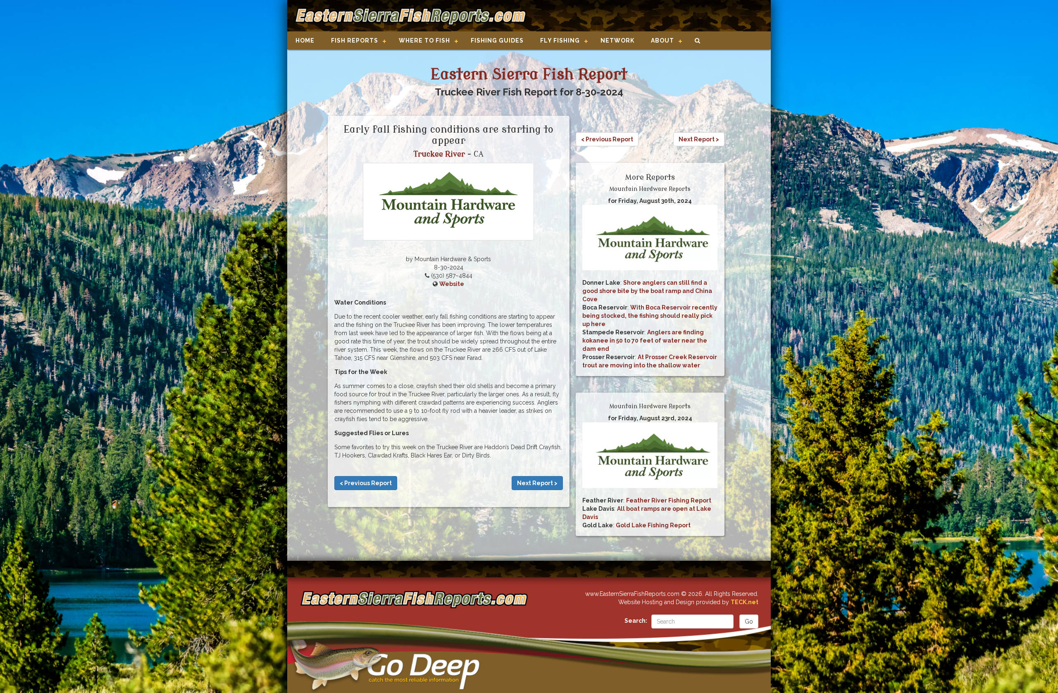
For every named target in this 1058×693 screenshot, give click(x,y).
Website (451, 284)
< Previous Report (366, 483)
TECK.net (744, 602)
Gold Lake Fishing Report (653, 525)
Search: (635, 620)
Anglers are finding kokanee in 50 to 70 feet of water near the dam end (644, 340)
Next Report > (537, 483)
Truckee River (439, 154)
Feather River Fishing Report (668, 500)
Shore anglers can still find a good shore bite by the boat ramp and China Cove (647, 290)
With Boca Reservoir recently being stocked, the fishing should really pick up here (649, 315)
